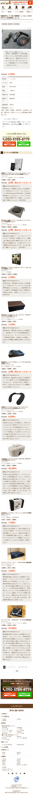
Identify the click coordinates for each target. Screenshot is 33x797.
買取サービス (4, 742)
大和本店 (9, 413)
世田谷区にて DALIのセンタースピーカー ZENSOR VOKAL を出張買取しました (15, 315)
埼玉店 (9, 179)
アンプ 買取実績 (5, 366)
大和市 (3, 465)
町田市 (14, 625)
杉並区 (13, 567)
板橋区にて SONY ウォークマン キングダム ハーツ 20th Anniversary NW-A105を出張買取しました (15, 173)
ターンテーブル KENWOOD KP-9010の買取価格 (16, 620)
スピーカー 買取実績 (18, 319)
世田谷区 (4, 274)
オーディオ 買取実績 (19, 177)
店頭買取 (14, 465)
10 (19, 667)
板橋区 (13, 179)
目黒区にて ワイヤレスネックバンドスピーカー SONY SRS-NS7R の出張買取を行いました (15, 407)
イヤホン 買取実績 (6, 463)
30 (25, 667)
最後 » (17, 671)
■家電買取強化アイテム (8, 726)
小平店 (9, 567)
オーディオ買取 (16, 124)
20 (22, 667)
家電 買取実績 (16, 517)
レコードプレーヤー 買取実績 (20, 224)
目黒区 (14, 413)
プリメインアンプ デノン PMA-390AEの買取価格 (16, 562)
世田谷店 (9, 274)
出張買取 (4, 179)
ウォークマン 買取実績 (7, 177)
